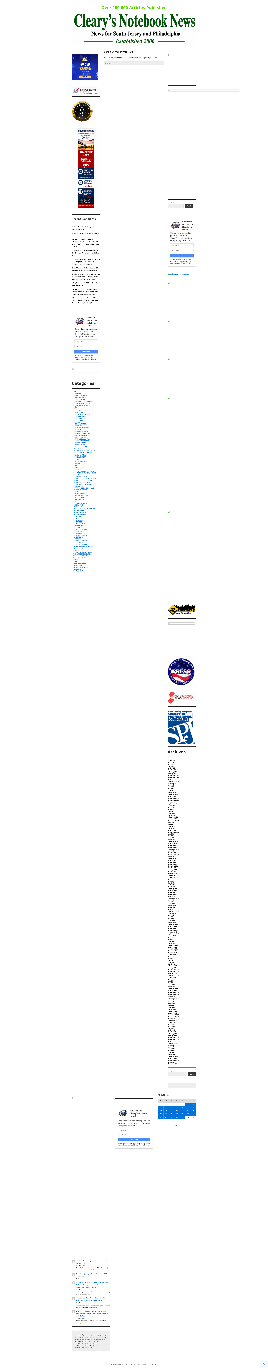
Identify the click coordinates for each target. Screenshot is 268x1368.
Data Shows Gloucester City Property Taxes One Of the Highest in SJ (85, 253)
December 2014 (173, 892)
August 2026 (172, 760)
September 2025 (173, 781)
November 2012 (173, 930)
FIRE (75, 465)
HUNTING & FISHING (80, 496)
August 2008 (172, 1022)
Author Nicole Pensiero (81, 405)
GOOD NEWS (77, 486)
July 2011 (171, 956)
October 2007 (172, 1041)
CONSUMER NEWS (79, 443)
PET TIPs (76, 528)
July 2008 (171, 1024)
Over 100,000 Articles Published (134, 7)
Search (170, 203)
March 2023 (172, 828)
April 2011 (171, 962)
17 (161, 1114)
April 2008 (171, 1030)
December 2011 (173, 949)
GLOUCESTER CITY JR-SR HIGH (84, 479)
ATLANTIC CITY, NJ (80, 399)
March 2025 (172, 792)
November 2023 (173, 821)
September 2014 (173, 898)
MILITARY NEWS (79, 511)
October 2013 (172, 909)
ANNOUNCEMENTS (80, 396)
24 (161, 1117)
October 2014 (172, 896)
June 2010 (171, 981)
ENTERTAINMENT (79, 456)
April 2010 (171, 985)
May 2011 (171, 960)
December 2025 (173, 776)
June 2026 (171, 764)
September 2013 (173, 911)
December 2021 (173, 845)
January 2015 (172, 890)
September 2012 (173, 934)
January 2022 (172, 843)
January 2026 (172, 774)
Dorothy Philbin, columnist (82, 452)
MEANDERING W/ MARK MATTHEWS (86, 509)
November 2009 (173, 994)
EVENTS (76, 460)
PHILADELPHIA (79, 533)
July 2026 (171, 762)
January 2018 (172, 870)
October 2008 (172, 1019)
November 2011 (173, 951)
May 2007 (171, 1051)
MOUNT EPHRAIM (79, 514)
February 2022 (173, 841)
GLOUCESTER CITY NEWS (82, 480)
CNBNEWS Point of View (81, 439)
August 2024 (172, 806)
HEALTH (76, 492)
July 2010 (171, 979)
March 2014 (172, 906)
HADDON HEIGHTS (80, 490)
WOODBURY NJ (78, 569)
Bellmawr (76, 407)
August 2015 (172, 877)
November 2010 (173, 972)
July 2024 (171, 808)
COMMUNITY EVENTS (81, 441)
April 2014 (171, 904)
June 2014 (171, 902)
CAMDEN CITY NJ (79, 416)
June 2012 (171, 939)
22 (188, 1114)
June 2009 (171, 1004)
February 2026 (173, 772)
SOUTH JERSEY (78, 548)
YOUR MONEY (78, 571)
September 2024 (173, 804)
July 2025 (171, 785)
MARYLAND (77, 507)
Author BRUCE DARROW (82, 403)
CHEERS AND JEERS (80, 424)
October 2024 (172, 802)
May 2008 (171, 1028)
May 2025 (171, 789)
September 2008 (173, 1021)
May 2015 (171, 883)
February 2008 (173, 1034)
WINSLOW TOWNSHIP (81, 567)
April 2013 (171, 921)
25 (166, 1117)
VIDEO (75, 561)
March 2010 (172, 987)
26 (171, 1117)
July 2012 (171, 938)
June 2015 (171, 881)
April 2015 (171, 885)
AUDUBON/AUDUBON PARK (83, 401)
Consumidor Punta (79, 445)
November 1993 (173, 1064)
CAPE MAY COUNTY (80, 420)
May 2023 (171, 825)
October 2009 (172, 996)
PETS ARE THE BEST (80, 529)
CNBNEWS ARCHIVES (81, 435)
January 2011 (172, 968)
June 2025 (171, 787)
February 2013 (173, 924)
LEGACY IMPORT (79, 497)
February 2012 (173, 945)
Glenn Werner (76, 268)
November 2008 (173, 1017)
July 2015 (171, 879)
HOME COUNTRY (79, 494)
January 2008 (172, 1036)
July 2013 (171, 915)
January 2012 (172, 947)
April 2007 (171, 1053)
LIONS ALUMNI (78, 505)
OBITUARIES (77, 522)
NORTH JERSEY (78, 520)
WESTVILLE (77, 565)
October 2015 (172, 874)
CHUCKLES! (77, 426)
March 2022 (172, 840)
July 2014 (171, 900)
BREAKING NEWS (79, 411)
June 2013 (171, 917)
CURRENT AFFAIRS (80, 447)
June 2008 (171, 1026)
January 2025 (172, 796)
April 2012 (171, 941)
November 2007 (173, 1039)
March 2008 (172, 1032)
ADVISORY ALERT (79, 394)
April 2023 (171, 826)
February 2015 (173, 889)
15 (188, 1111)
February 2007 (173, 1056)
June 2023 (171, 823)
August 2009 (172, 1000)
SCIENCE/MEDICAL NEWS (83, 546)
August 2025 (172, 783)
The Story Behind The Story (83, 556)
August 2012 (172, 936)
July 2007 (171, 1047)
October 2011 (172, 953)
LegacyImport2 (79, 499)
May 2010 (171, 983)
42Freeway (77, 392)
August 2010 (172, 977)
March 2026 (172, 770)
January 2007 (172, 1058)
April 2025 (171, 791)
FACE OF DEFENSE (80, 462)
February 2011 (172, 966)
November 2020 (173, 855)
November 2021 (173, 847)
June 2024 (171, 809)
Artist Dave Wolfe (79, 398)
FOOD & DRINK (78, 467)
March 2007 (172, 1054)
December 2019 (173, 862)
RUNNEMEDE (78, 543)
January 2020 (172, 860)
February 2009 (173, 1011)
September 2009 (173, 998)
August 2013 (172, 913)
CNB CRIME (77, 430)
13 (177, 1111)
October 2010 (172, 973)
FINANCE (76, 463)
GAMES (76, 469)
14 (182, 1111)
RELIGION (77, 539)
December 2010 (173, 970)
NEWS (75, 518)
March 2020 (172, 857)
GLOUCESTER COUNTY (81, 482)
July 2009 (171, 1002)
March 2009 (172, 1009)
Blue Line (76, 409)
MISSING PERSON (79, 512)
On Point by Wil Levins (81, 524)
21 (182, 1114)
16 (193, 1111)
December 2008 (173, 1015)
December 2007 (173, 1037)
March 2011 (172, 964)
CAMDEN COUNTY (79, 418)
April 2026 (171, 768)
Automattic (152, 1364)
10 (161, 1111)
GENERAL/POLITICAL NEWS (83, 471)
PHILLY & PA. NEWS (80, 535)
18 (166, 1114)
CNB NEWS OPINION (80, 431)
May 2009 (171, 1005)
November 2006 (173, 1060)
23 (193, 1114)
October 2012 (172, 932)
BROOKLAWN (78, 413)
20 (177, 1114)
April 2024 (171, 813)
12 (171, 1111)
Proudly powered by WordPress (122, 1364)
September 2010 (173, 975)
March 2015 (172, 887)
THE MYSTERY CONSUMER (82, 554)
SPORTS (76, 550)
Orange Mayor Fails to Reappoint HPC (93, 1274)
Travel (75, 560)
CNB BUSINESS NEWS (81, 428)
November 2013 (173, 907)
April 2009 (171, 1007)
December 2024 (173, 798)
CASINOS (76, 422)
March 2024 (172, 815)
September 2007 (173, 1043)
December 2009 (173, 992)
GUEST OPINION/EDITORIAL (83, 488)
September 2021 (173, 849)
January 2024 (172, 819)
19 (171, 1114)
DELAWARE (77, 448)
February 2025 (173, 794)
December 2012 (173, 928)
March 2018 (172, 868)
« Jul (176, 1125)
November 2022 (173, 832)
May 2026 (171, 766)
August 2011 (172, 955)
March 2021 (172, 853)
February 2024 (173, 817)
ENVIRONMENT (79, 458)
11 (166, 1111)
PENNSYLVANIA (79, 526)
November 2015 (173, 872)
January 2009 (172, 1013)
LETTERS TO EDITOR (80, 503)
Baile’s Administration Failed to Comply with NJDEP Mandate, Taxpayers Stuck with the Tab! (86, 261)
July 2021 (171, 851)
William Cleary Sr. (78, 289)
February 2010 (173, 988)
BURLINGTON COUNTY (81, 414)
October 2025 (172, 779)
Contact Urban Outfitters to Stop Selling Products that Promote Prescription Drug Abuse (85, 291)
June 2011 (171, 958)
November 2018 (173, 866)
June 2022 (171, 834)
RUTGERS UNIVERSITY (81, 545)
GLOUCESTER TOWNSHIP (82, 484)
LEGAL (75, 501)
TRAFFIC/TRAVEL (80, 558)
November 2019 (173, 864)
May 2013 (171, 919)
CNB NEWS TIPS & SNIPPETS (83, 433)
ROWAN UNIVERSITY (80, 541)
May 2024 (171, 811)
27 (177, 1117)
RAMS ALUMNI (78, 537)
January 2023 (172, 830)
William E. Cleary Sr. (79, 239)
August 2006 (172, 1062)
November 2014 (173, 894)
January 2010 (172, 990)
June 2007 (171, 1049)
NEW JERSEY (77, 516)
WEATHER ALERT (79, 563)
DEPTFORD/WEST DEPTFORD (84, 450)
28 (182, 1117)
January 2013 (172, 926)
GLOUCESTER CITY (80, 477)
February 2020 (173, 858)
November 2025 (173, 777)
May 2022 (171, 836)
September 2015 (173, 875)
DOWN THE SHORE (80, 454)
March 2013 (172, 923)
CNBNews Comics (79, 437)
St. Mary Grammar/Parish (82, 552)
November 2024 (173, 800)
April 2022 (171, 838)
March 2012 (172, 943)
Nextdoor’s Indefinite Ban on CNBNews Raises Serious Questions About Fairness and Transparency (86, 276)
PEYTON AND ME (79, 531)
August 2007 (172, 1045)
